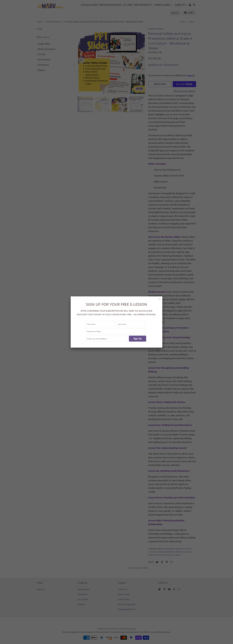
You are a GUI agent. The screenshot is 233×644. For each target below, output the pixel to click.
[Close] (159, 299)
